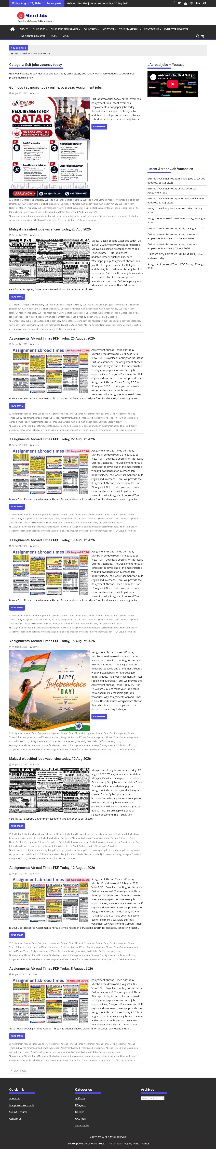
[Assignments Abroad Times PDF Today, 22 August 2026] (49, 450)
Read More (99, 126)
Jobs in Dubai (120, 207)
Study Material (129, 29)
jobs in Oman (44, 212)
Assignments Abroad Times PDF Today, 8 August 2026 (51, 968)
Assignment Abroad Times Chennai (66, 413)
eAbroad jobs (44, 216)
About (24, 29)
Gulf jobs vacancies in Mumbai (113, 216)
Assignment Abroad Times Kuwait (77, 417)
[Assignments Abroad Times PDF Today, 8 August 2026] (49, 980)
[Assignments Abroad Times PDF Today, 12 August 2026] (49, 879)
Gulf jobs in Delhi (73, 199)
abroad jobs (18, 216)
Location (108, 29)
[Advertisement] (177, 133)
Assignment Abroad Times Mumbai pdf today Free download (41, 425)
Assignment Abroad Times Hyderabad (41, 417)
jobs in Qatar (58, 212)
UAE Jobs (80, 1118)
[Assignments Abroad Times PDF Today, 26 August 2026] (49, 349)
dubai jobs (31, 216)
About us (14, 1098)
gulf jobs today (90, 216)
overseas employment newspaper (95, 430)
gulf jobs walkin (39, 220)
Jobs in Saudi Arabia (75, 212)
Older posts (20, 1070)
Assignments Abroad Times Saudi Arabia (50, 421)
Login (65, 36)
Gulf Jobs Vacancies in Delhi (50, 207)
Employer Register (176, 29)
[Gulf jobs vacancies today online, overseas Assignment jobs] (49, 98)
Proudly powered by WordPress (85, 1143)
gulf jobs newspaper (93, 320)
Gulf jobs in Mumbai (70, 203)
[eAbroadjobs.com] (12, 28)
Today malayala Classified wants (36, 329)
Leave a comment (88, 220)
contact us (151, 29)
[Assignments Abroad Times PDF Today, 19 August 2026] (49, 551)
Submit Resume (18, 1112)
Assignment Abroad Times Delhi (99, 413)
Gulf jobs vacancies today (51, 325)
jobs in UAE (92, 212)
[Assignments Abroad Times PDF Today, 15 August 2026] (49, 652)
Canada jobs (82, 1125)
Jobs (54, 36)
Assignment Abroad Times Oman (110, 417)
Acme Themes (141, 1143)
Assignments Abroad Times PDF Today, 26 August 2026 (52, 338)
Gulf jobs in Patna (89, 203)
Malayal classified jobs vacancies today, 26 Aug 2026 (97, 3)
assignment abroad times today (24, 430)
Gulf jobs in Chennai (54, 199)
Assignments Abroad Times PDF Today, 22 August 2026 (52, 439)
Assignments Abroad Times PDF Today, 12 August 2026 (52, 868)
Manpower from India (21, 1105)
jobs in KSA (133, 207)
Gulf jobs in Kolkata (50, 203)
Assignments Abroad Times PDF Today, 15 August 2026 (52, 641)
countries (90, 29)
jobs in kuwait (30, 212)
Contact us (15, 1118)
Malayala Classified (108, 316)
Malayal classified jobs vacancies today (102, 325)
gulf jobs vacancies (131, 320)
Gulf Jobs (39, 29)
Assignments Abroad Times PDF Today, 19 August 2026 (52, 540)
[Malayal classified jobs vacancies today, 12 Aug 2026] (49, 770)
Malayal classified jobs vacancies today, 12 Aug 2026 (50, 759)
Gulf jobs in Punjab (108, 203)
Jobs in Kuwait (15, 212)
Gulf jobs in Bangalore (32, 199)
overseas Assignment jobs (61, 220)
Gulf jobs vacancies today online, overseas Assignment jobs (55, 87)
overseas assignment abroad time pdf (59, 430)
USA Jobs (80, 1105)
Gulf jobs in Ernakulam (93, 199)
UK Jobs (79, 1112)
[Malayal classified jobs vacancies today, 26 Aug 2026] (49, 240)
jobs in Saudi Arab (74, 325)
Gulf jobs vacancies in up (77, 207)
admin (36, 93)
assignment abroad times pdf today (119, 425)
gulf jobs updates (112, 320)
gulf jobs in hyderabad (116, 199)
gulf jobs (56, 216)
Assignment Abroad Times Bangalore (30, 413)
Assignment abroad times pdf (86, 425)
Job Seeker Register (32, 36)
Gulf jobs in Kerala (31, 203)
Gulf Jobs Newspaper (64, 29)
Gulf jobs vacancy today (101, 207)
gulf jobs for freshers (72, 216)
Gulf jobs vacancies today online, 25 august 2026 (175, 228)
